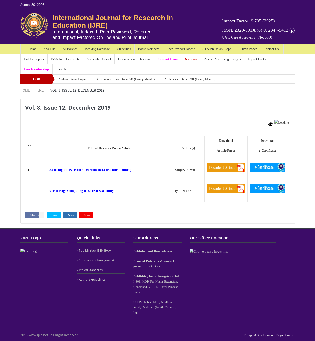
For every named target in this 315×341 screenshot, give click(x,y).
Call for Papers (34, 59)
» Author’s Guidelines (91, 279)
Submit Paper (247, 49)
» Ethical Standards (90, 270)
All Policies (70, 49)
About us (50, 49)
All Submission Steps (216, 49)
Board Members (148, 49)
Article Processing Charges (222, 59)
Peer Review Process (180, 49)
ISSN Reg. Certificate (65, 59)
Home (32, 49)
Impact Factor (257, 59)
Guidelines (124, 49)
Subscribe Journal (99, 59)
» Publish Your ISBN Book (94, 250)
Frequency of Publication (134, 59)
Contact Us (271, 49)
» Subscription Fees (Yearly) (95, 260)
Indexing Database (97, 49)
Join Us (61, 69)
